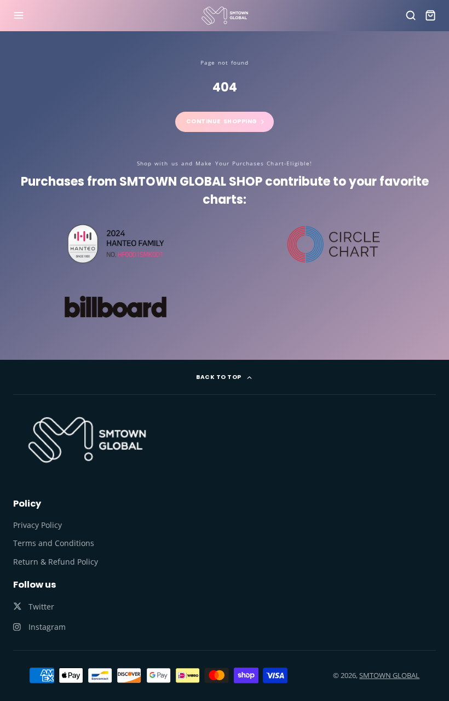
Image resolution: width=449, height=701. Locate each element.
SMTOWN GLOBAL (389, 675)
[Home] (225, 16)
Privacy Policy (37, 525)
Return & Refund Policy (55, 561)
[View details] (87, 439)
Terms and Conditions (53, 543)
